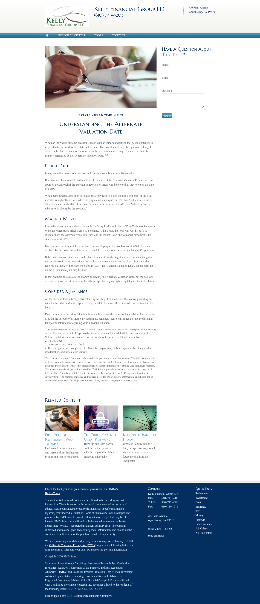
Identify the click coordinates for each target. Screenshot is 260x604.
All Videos (201, 528)
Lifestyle (200, 519)
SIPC (116, 572)
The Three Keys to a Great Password (100, 437)
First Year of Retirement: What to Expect (60, 439)
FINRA (61, 572)
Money (199, 515)
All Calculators (203, 533)
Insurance (200, 506)
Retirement (201, 493)
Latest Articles (203, 524)
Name (165, 64)
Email (165, 77)
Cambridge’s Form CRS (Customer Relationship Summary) (78, 595)
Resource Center (71, 35)
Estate (198, 502)
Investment (201, 498)
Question (167, 90)
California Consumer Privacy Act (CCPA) (72, 545)
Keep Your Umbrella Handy (139, 437)
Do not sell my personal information (107, 549)
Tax (197, 511)
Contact (118, 35)
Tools (98, 35)
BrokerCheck (52, 493)
